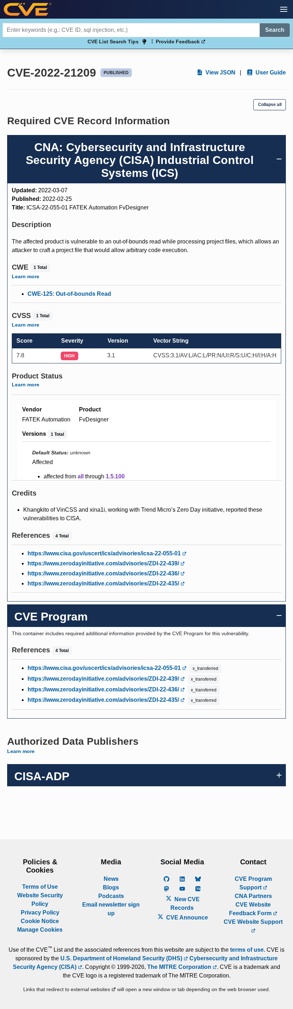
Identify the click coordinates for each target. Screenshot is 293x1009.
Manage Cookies (40, 930)
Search (274, 30)
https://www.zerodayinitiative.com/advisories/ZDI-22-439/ (104, 563)
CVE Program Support (253, 883)
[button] (284, 9)
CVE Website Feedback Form (251, 909)
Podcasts (111, 896)
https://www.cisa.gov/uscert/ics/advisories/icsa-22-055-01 (105, 553)
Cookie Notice (40, 921)
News (111, 879)
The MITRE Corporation (180, 967)
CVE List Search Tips (113, 41)
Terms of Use (40, 887)
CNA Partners (253, 896)
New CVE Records (185, 903)
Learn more (25, 276)
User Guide (270, 72)
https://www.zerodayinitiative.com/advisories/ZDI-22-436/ (104, 573)
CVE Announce (186, 917)
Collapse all (270, 104)
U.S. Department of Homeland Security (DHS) (122, 958)
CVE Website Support (253, 922)
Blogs (111, 887)
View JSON (219, 72)
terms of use (247, 950)
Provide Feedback (178, 41)
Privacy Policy (40, 912)
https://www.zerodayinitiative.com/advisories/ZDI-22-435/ (104, 583)
